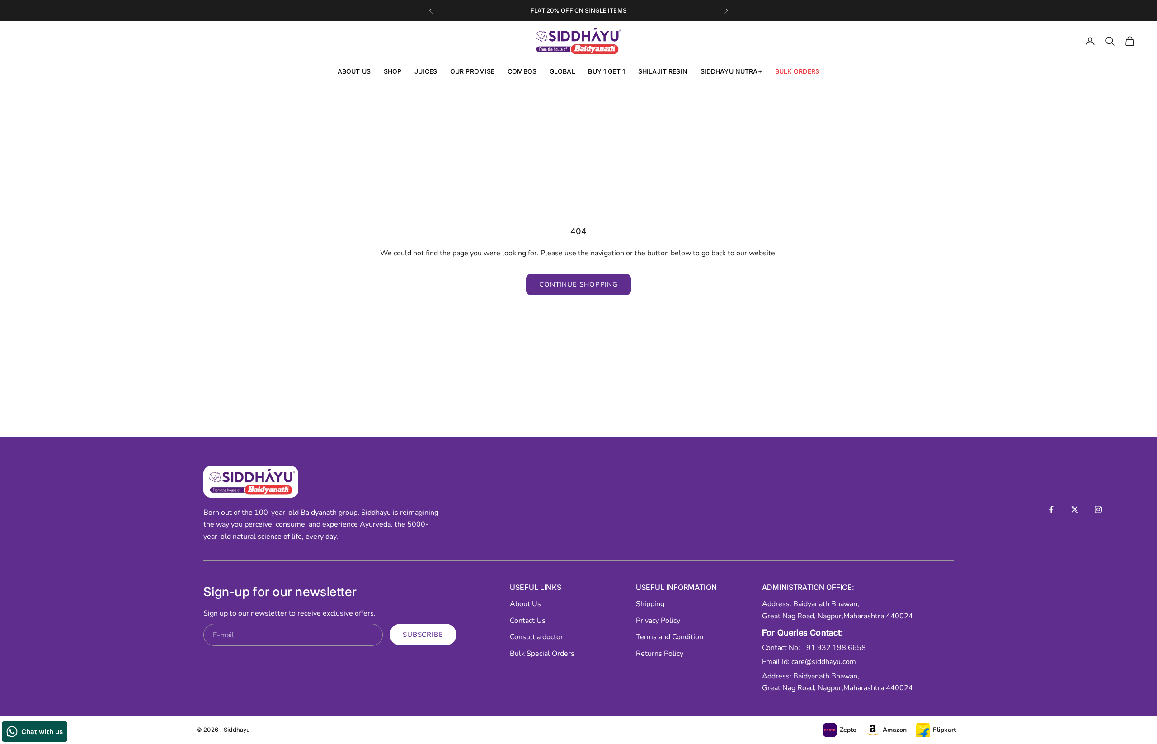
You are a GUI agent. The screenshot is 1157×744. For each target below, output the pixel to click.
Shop (393, 71)
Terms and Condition (669, 637)
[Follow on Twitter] (1074, 509)
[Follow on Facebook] (1051, 509)
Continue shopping (578, 284)
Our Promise (472, 71)
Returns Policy (659, 654)
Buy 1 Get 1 (606, 71)
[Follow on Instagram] (1098, 509)
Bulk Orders (797, 71)
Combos (522, 71)
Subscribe (423, 634)
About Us (354, 71)
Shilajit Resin (662, 71)
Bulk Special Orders (542, 654)
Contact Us (528, 621)
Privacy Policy (658, 621)
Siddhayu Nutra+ (731, 71)
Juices (425, 71)
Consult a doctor (536, 637)
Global (562, 71)
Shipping (650, 604)
